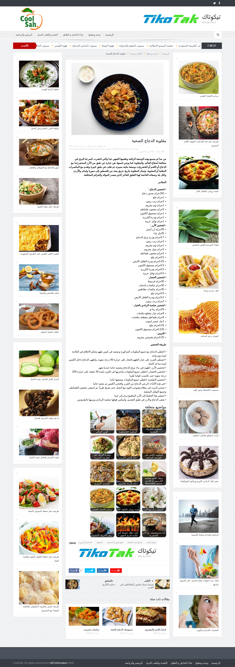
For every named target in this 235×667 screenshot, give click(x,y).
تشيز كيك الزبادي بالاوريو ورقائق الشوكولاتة (199, 481)
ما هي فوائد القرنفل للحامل (46, 418)
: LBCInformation (57, 663)
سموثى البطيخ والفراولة (182, 45)
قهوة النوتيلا (159, 45)
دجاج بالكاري (108, 584)
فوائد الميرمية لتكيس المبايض (205, 245)
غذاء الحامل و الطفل (73, 34)
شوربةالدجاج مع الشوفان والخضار (44, 167)
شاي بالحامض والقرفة (49, 293)
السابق (108, 580)
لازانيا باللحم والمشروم (155, 629)
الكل (89, 146)
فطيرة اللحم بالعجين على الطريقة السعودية (39, 254)
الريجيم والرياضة (24, 34)
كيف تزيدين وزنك (211, 290)
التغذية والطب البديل (47, 34)
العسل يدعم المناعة (210, 336)
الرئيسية (109, 34)
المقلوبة (115, 149)
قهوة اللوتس (111, 45)
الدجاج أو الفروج (125, 149)
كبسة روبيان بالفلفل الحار (207, 191)
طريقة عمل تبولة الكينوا (48, 206)
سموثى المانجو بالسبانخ (135, 45)
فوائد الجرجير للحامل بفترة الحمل (44, 457)
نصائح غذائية (73, 149)
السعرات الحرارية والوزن (207, 630)
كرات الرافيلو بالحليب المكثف (206, 435)
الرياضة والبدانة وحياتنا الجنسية (205, 535)
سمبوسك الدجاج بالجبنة (122, 629)
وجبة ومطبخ (94, 34)
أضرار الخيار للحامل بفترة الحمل (44, 379)
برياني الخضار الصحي (209, 96)
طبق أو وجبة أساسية (103, 149)
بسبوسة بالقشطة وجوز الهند (206, 390)
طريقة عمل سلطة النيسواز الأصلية (43, 511)
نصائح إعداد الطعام (86, 149)
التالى (147, 580)
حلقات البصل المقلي (50, 332)
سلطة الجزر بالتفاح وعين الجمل (45, 128)
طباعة (158, 152)
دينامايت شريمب (91, 629)
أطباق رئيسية (97, 146)
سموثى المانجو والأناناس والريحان (82, 45)
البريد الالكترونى (144, 152)
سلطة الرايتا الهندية (50, 89)
